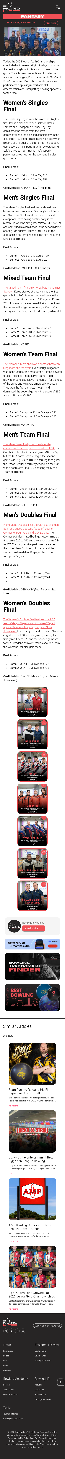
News (7, 1345)
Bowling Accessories (43, 1361)
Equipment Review (47, 1345)
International (8, 1351)
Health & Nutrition (10, 1395)
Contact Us (39, 1390)
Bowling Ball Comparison (13, 1419)
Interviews (7, 1370)
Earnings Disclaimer (43, 1399)
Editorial (6, 1385)
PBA (5, 1361)
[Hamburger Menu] (58, 7)
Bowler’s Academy (15, 1379)
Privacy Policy (40, 1395)
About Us (38, 1385)
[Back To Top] (60, 1382)
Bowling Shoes (41, 1356)
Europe (6, 1356)
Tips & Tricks (8, 1390)
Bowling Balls (40, 1351)
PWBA (5, 1365)
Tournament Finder (10, 1414)
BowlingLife (42, 1379)
